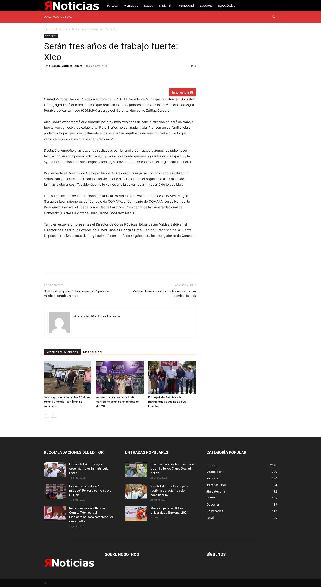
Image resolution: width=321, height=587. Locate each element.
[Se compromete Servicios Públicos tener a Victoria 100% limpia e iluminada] (67, 377)
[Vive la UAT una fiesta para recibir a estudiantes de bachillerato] (136, 491)
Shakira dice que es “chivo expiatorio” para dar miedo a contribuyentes (77, 293)
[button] (274, 16)
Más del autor (92, 352)
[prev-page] (46, 415)
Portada (112, 5)
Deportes (206, 5)
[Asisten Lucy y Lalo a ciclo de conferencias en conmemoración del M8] (120, 377)
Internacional (185, 5)
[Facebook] (48, 75)
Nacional (165, 5)
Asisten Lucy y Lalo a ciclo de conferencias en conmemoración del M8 (117, 402)
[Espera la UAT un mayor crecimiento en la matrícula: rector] (55, 469)
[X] (58, 75)
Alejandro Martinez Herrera (65, 65)
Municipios (131, 5)
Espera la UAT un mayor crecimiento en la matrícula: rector (89, 468)
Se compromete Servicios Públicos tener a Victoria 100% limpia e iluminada (67, 402)
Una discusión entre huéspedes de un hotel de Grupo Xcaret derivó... (173, 468)
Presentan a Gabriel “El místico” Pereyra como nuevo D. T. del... (90, 490)
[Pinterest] (68, 75)
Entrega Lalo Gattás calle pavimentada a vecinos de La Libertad (167, 402)
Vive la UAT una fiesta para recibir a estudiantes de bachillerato (169, 490)
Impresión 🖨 (182, 92)
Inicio (47, 29)
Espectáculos (226, 5)
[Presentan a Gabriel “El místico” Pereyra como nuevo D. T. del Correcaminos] (55, 491)
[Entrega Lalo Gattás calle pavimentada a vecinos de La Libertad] (172, 377)
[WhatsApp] (78, 75)
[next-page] (53, 415)
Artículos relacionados (62, 352)
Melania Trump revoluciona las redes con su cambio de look (164, 293)
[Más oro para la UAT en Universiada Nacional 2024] (136, 513)
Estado (148, 5)
